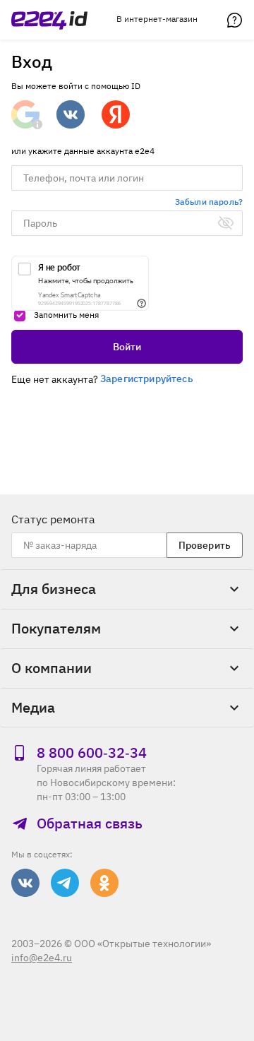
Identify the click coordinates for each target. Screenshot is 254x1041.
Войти (127, 346)
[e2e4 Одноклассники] (104, 883)
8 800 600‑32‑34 (92, 752)
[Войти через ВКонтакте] (70, 114)
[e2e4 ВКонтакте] (25, 883)
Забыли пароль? (209, 201)
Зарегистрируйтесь (146, 378)
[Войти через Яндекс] (116, 114)
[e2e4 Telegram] (65, 883)
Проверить (205, 545)
